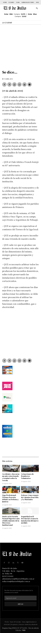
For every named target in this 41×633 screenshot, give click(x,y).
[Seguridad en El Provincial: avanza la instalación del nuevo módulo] (30, 510)
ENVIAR (20, 604)
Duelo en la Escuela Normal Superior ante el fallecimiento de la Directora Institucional (11, 520)
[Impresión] (24, 84)
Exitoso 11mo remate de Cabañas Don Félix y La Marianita (30, 497)
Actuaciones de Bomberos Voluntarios (27, 476)
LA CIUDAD (7, 22)
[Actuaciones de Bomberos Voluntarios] (30, 468)
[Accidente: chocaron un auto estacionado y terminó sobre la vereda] (11, 468)
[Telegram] (29, 84)
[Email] (19, 84)
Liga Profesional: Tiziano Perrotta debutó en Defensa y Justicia (10, 498)
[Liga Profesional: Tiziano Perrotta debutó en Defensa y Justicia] (11, 489)
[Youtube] (22, 563)
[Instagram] (9, 563)
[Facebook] (4, 84)
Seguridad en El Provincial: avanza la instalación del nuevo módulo (29, 519)
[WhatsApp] (14, 84)
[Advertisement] (20, 46)
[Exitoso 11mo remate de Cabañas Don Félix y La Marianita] (30, 489)
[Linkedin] (13, 563)
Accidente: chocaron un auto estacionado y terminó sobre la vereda (10, 477)
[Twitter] (9, 84)
